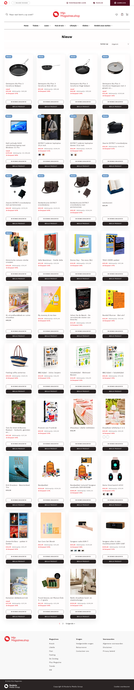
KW (50, 670)
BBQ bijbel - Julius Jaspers (49, 373)
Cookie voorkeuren (122, 686)
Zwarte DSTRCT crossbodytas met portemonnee (18, 204)
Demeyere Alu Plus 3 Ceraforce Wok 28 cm (47, 85)
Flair (51, 651)
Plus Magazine (55, 662)
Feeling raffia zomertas (16, 373)
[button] (120, 3)
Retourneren (81, 647)
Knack (51, 643)
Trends (52, 666)
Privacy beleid (109, 651)
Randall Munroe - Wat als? (113, 315)
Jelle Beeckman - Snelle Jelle (50, 260)
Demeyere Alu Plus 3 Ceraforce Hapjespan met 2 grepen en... (114, 86)
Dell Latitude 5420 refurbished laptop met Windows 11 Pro (15, 145)
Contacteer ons (82, 651)
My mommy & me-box (47, 315)
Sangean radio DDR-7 (79, 541)
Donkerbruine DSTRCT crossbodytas (47, 204)
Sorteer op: (104, 44)
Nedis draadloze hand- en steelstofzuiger (81, 599)
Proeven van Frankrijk (47, 428)
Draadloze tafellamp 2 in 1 (113, 428)
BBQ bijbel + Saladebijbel (113, 373)
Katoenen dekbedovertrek (17, 598)
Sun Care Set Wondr (46, 541)
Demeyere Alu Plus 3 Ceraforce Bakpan (15, 85)
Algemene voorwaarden (113, 643)
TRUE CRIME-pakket (110, 260)
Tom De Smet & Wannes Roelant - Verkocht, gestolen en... (18, 430)
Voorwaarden (108, 639)
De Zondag (53, 659)
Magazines (54, 639)
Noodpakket (43, 485)
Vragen (79, 639)
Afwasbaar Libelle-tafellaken (82, 428)
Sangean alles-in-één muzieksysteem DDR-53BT (113, 542)
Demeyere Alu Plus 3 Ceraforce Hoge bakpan (80, 85)
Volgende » (70, 623)
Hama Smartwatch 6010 (112, 485)
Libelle (52, 647)
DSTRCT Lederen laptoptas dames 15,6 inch (81, 144)
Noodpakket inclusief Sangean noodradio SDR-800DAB (83, 486)
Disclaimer (107, 647)
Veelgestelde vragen (84, 643)
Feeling (52, 655)
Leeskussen (107, 203)
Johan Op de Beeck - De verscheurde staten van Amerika (80, 317)
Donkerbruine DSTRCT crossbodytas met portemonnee (79, 205)
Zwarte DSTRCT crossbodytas (115, 143)
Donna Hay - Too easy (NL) (81, 260)
